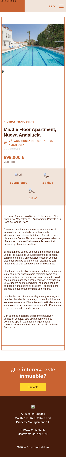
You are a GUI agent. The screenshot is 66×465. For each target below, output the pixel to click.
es (50, 6)
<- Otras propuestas (19, 121)
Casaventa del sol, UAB (33, 434)
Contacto (33, 387)
